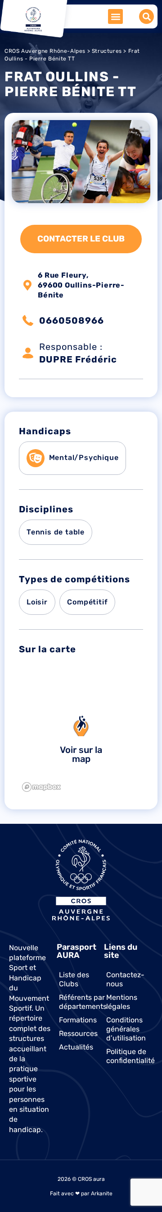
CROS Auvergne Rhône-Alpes (45, 51)
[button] (115, 16)
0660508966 (71, 320)
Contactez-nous (125, 979)
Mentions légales (121, 1002)
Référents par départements (81, 1002)
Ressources (78, 1033)
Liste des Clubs (74, 979)
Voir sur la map (81, 754)
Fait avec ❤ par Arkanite (81, 1193)
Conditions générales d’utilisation (126, 1029)
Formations (78, 1020)
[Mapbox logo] (41, 787)
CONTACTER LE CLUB (81, 239)
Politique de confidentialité (129, 1056)
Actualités (76, 1047)
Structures (107, 51)
